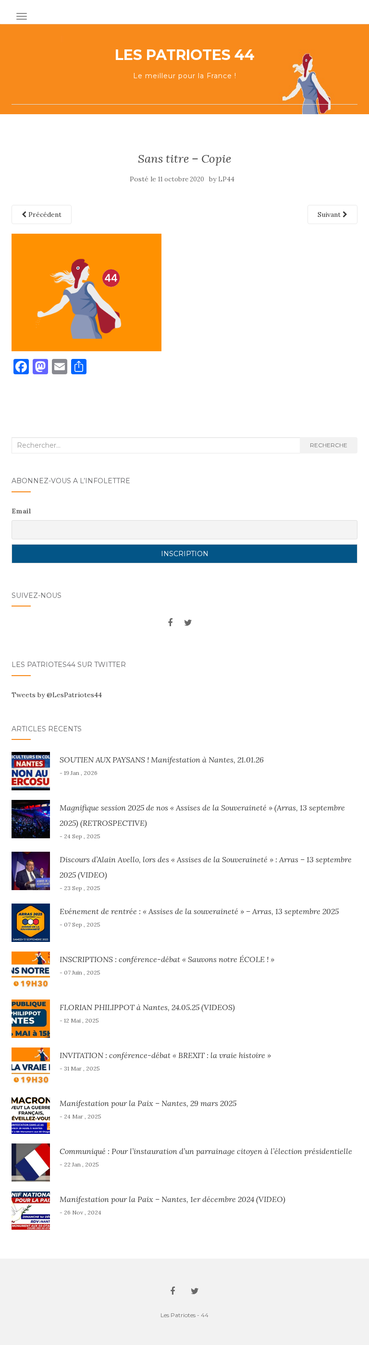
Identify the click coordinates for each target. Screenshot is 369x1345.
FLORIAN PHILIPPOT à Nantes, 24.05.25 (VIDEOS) (147, 1007)
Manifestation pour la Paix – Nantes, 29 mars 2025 (148, 1103)
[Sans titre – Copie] (86, 291)
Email (21, 511)
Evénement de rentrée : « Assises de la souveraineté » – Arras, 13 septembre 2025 (199, 911)
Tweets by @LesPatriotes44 (57, 694)
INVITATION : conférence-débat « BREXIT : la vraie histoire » (165, 1055)
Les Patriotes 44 (185, 55)
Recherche (328, 445)
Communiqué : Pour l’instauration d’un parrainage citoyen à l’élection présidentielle (206, 1151)
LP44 (226, 179)
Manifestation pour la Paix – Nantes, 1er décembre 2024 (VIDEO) (172, 1199)
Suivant (330, 214)
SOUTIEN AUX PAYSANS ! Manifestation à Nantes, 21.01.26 (162, 759)
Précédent (44, 214)
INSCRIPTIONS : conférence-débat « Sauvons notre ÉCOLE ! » (167, 959)
